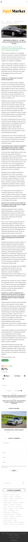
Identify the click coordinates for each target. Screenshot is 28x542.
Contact (15, 533)
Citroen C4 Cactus (13, 500)
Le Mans (5, 510)
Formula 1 (5, 508)
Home (2, 21)
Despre (3, 533)
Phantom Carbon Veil (8, 520)
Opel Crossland (7, 512)
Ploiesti (15, 520)
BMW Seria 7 (6, 494)
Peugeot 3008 (12, 516)
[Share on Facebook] (17, 390)
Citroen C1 (5, 498)
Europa (9, 506)
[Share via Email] (21, 390)
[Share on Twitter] (18, 390)
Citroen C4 (5, 500)
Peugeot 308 (6, 516)
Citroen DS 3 (6, 504)
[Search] (26, 2)
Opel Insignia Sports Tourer (9, 514)
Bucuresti (5, 496)
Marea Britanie (11, 510)
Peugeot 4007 (19, 516)
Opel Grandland (15, 512)
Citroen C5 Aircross (7, 502)
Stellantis (6, 524)
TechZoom (24, 533)
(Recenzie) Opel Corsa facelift (14, 430)
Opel (17, 510)
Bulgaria (11, 496)
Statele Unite (21, 522)
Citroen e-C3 (12, 504)
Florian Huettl (19, 506)
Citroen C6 (4, 385)
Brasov (17, 494)
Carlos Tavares (18, 496)
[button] (2, 422)
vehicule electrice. (20, 524)
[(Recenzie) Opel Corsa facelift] (14, 419)
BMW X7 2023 (12, 494)
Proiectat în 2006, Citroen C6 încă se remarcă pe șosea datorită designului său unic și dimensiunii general (13, 48)
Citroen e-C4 (19, 504)
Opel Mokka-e (18, 514)
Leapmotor (21, 508)
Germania (11, 508)
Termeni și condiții (9, 533)
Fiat (13, 506)
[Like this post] (15, 390)
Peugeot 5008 (6, 518)
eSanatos (10, 535)
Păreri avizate (8, 21)
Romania (15, 522)
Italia (16, 508)
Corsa (5, 506)
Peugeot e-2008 (12, 518)
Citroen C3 (11, 498)
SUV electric (12, 524)
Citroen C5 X (15, 502)
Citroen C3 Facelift (19, 498)
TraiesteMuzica (16, 535)
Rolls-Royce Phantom (8, 522)
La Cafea (19, 533)
